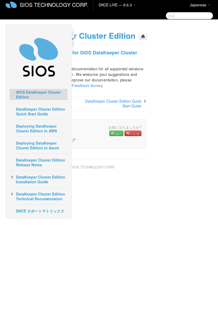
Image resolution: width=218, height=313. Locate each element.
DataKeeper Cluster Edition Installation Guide (40, 179)
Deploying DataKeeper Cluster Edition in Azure (37, 145)
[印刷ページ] (143, 36)
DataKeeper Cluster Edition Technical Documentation (40, 196)
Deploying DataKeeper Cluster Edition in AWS (36, 128)
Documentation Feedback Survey (73, 85)
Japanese (198, 4)
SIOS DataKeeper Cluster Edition (38, 94)
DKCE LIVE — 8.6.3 (116, 4)
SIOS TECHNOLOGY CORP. (54, 4)
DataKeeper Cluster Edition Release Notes (40, 162)
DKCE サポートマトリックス (40, 211)
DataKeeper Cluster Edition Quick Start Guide (40, 111)
